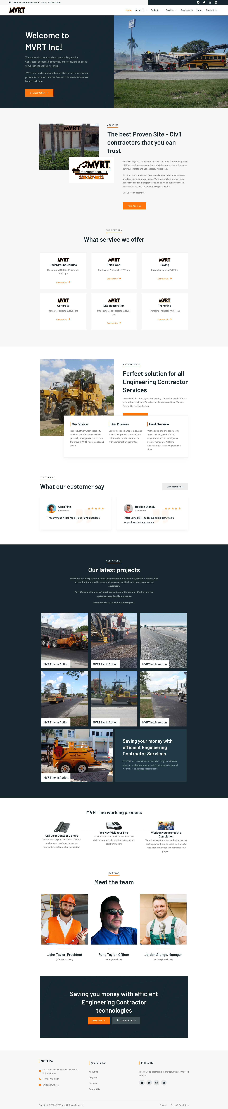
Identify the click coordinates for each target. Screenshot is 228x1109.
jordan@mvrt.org (163, 959)
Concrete (63, 305)
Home (128, 10)
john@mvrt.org (64, 959)
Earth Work (114, 264)
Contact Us (211, 10)
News (199, 10)
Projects (155, 10)
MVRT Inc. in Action (56, 664)
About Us (139, 10)
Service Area (186, 10)
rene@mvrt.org (113, 959)
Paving (164, 264)
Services (170, 10)
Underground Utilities (63, 264)
